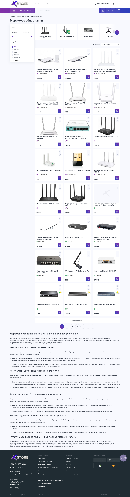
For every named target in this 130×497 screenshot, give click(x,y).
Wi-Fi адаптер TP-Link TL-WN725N (77, 170)
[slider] (12, 36)
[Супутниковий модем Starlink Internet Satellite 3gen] (49, 226)
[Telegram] (113, 4)
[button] (117, 32)
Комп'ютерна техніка (44, 483)
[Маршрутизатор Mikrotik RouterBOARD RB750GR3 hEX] (77, 126)
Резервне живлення (44, 471)
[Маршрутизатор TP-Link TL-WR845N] (106, 159)
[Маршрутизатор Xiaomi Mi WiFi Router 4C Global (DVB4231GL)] (106, 58)
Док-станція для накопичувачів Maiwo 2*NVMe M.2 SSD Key (105, 204)
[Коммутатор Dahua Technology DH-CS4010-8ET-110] (106, 226)
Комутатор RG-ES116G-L (74, 237)
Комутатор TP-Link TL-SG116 (104, 304)
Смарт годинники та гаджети (47, 474)
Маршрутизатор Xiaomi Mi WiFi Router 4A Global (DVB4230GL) (48, 104)
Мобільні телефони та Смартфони (48, 467)
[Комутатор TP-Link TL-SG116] (106, 294)
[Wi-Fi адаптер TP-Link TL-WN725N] (77, 159)
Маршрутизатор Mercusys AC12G (106, 136)
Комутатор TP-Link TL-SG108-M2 (48, 304)
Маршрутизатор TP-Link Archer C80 (48, 204)
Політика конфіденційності (29, 494)
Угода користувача (15, 494)
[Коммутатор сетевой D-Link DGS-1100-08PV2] (49, 260)
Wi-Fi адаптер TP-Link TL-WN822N (49, 170)
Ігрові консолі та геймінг (45, 461)
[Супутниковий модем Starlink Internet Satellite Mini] (77, 58)
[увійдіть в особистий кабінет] (103, 10)
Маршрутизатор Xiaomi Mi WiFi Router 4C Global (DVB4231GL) (105, 70)
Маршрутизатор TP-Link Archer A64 (76, 204)
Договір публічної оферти (46, 494)
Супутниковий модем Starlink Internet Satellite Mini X (47, 70)
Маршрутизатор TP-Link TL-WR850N (75, 104)
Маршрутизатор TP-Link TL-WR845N (104, 171)
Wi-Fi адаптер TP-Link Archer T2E (77, 271)
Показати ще (15, 60)
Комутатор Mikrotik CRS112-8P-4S (106, 271)
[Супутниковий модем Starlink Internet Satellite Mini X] (49, 58)
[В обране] (60, 50)
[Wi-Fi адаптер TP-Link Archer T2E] (77, 260)
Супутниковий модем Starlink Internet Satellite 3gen (47, 238)
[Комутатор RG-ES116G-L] (77, 226)
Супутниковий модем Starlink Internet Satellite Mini (76, 70)
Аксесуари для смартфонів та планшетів (50, 480)
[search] (37, 11)
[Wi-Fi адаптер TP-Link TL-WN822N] (49, 159)
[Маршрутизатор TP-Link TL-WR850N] (77, 92)
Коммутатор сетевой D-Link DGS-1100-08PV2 (49, 272)
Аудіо (39, 477)
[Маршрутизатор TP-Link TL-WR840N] (49, 126)
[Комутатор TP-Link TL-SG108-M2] (49, 294)
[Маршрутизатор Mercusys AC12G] (106, 126)
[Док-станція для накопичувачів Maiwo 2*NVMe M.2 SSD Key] (106, 193)
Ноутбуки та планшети (45, 464)
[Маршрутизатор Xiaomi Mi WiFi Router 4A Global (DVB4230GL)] (49, 92)
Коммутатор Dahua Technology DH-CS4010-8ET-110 (105, 238)
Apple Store (41, 458)
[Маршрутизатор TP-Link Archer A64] (77, 193)
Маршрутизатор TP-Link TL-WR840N (47, 137)
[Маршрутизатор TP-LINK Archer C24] (106, 92)
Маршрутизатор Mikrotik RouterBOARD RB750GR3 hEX (75, 137)
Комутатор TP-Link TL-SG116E (76, 304)
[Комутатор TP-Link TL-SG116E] (77, 294)
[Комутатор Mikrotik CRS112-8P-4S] (106, 260)
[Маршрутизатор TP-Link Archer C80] (49, 193)
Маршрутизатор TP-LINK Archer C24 (105, 104)
